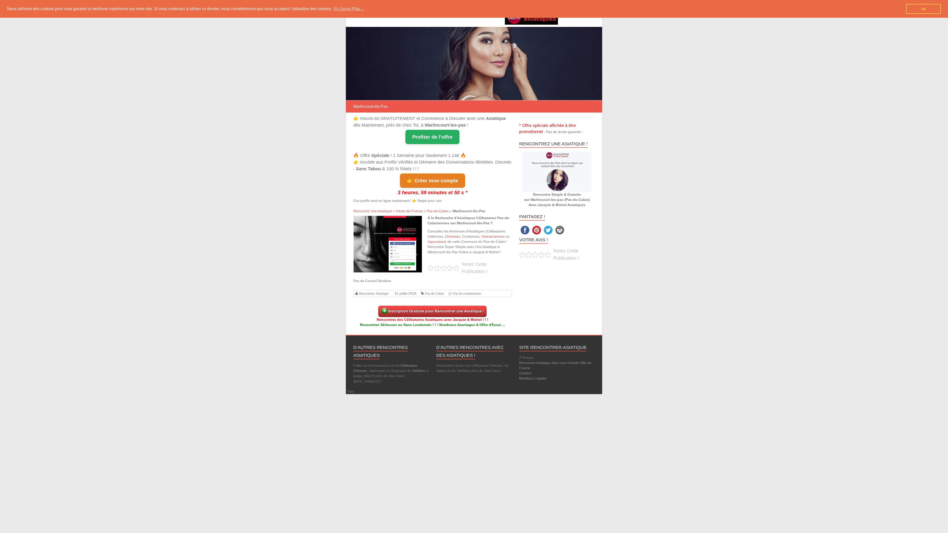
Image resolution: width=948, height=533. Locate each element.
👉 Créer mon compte (432, 180)
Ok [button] (923, 9)
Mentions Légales (533, 378)
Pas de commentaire (467, 293)
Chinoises (452, 236)
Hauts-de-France (409, 211)
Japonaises (436, 242)
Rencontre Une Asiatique (372, 211)
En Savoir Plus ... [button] (349, 9)
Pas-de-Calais (438, 211)
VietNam (418, 371)
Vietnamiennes (493, 236)
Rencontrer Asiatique (374, 293)
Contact (525, 373)
